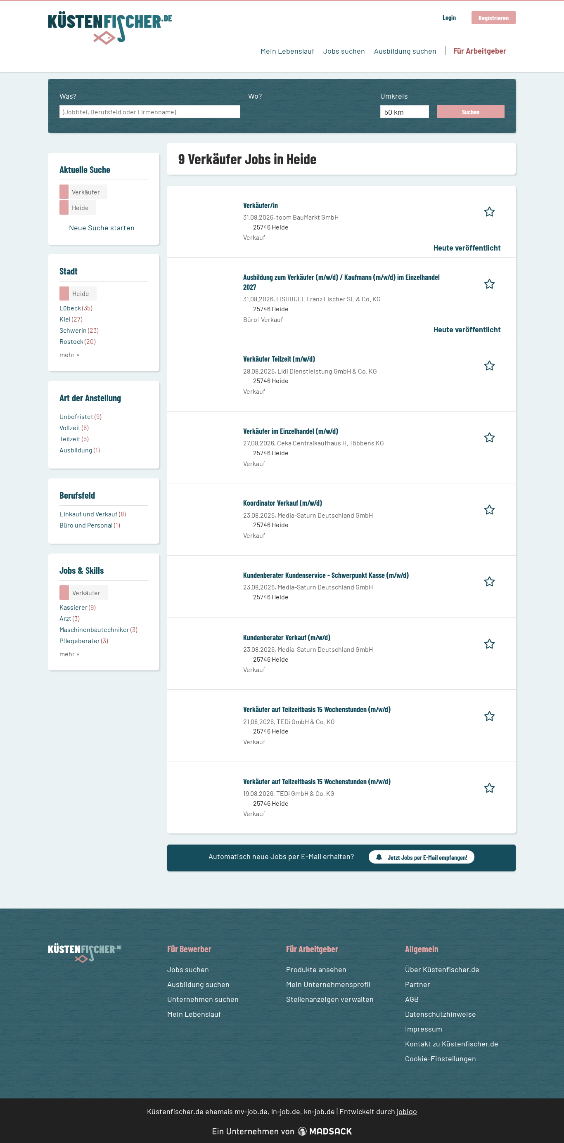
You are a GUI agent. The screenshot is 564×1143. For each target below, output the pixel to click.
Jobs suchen (344, 50)
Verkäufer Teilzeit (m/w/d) (279, 358)
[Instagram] (71, 983)
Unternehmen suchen (203, 998)
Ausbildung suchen (405, 50)
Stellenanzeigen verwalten (330, 998)
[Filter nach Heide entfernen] (64, 293)
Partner (417, 984)
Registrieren (494, 17)
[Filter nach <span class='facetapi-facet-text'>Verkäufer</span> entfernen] (64, 192)
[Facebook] (56, 983)
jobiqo (407, 1111)
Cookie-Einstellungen (440, 1058)
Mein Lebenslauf (287, 50)
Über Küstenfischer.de (442, 969)
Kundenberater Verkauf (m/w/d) (286, 637)
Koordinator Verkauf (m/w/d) (282, 502)
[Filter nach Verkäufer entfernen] (64, 592)
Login (449, 17)
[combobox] (149, 111)
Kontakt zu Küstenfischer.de (451, 1043)
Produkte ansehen (316, 969)
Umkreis (394, 95)
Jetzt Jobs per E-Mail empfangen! (427, 857)
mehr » (69, 354)
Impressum (423, 1028)
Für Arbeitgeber (479, 50)
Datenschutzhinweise (440, 1013)
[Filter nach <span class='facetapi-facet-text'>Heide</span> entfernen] (64, 207)
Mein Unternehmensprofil (328, 984)
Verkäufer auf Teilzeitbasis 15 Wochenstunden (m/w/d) (317, 709)
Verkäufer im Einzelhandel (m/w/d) (290, 430)
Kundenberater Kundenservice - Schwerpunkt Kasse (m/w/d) (326, 575)
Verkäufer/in (260, 205)
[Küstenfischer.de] (110, 28)
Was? (67, 95)
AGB (412, 998)
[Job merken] (492, 210)
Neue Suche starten (102, 227)
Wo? (255, 95)
